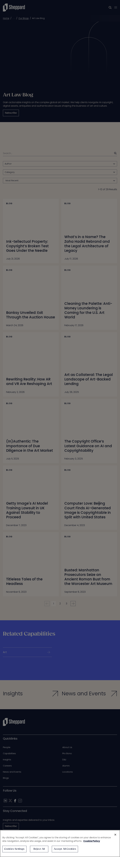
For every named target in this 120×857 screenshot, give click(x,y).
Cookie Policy (91, 841)
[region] (60, 843)
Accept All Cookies (65, 849)
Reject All (39, 849)
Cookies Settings (14, 849)
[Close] (115, 834)
